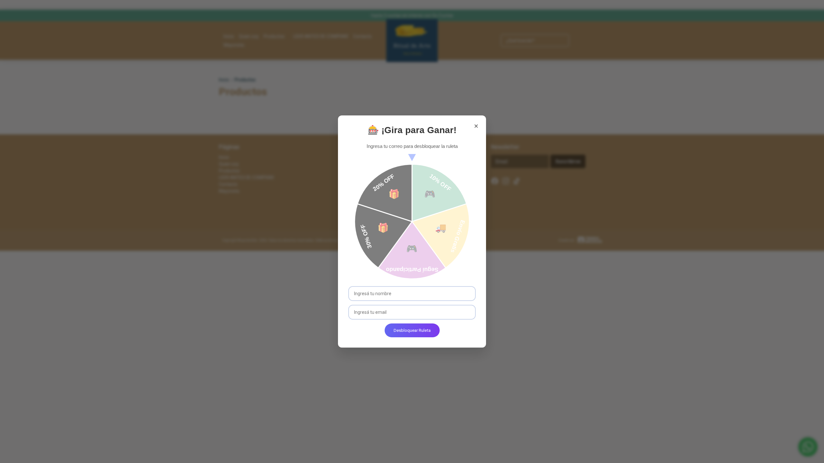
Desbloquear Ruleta (412, 330)
